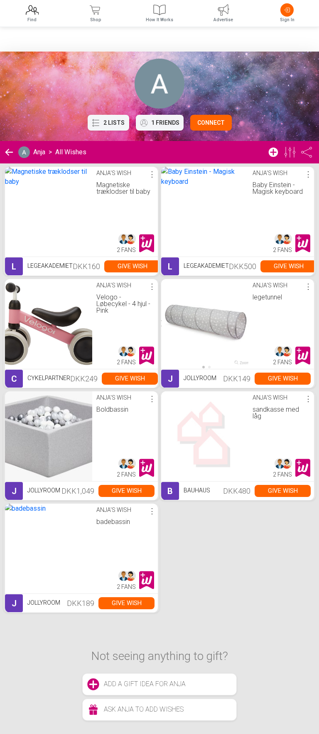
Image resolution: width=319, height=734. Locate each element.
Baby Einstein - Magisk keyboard (278, 188)
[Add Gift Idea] (273, 152)
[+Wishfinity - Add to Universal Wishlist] (146, 243)
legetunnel (267, 297)
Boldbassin (112, 409)
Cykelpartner (40, 379)
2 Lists (114, 122)
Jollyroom (192, 379)
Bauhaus (188, 491)
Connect (211, 122)
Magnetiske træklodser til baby (123, 188)
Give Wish (132, 266)
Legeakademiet (42, 267)
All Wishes (70, 152)
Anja (39, 152)
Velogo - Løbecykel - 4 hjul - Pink (123, 303)
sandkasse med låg (276, 412)
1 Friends (165, 122)
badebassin (113, 522)
